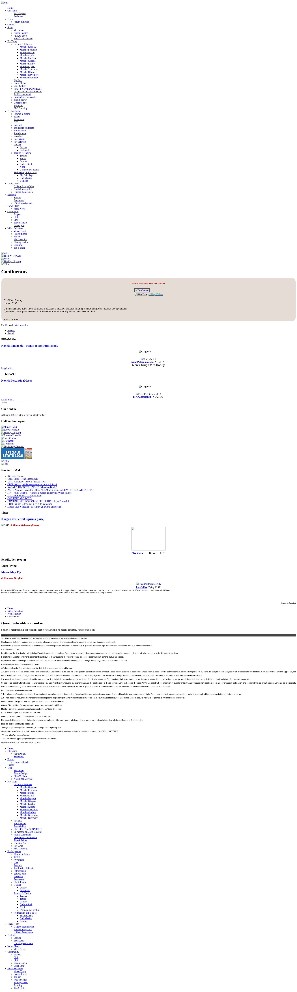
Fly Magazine (14, 111)
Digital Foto (13, 183)
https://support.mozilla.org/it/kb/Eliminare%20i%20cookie (37, 709)
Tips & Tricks (20, 100)
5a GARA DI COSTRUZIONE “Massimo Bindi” (32, 487)
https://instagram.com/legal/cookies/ (26, 742)
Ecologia (11, 194)
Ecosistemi (19, 200)
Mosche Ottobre (28, 72)
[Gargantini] (7, 441)
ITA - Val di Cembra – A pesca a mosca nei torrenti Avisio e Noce (39, 492)
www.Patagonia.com (142, 362)
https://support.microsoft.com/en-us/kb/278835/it (44, 701)
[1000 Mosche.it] (10, 429)
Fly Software (20, 141)
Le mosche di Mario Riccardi (28, 91)
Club (16, 217)
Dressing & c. (20, 102)
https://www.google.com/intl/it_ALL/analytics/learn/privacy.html (35, 728)
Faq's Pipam (20, 13)
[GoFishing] (7, 443)
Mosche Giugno (28, 61)
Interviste (18, 136)
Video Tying (20, 231)
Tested (17, 116)
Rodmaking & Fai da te (25, 172)
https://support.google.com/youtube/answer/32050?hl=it (33, 739)
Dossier (17, 144)
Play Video (137, 553)
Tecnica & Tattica (22, 153)
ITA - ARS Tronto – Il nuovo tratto (24, 495)
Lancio (23, 161)
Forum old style (21, 21)
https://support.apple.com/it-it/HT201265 (23, 713)
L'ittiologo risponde (23, 203)
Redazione (19, 16)
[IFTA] (5, 264)
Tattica (23, 158)
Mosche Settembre (29, 69)
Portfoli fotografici (23, 189)
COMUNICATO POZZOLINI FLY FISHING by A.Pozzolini (38, 501)
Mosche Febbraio (28, 49)
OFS (16, 122)
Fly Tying (12, 41)
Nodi (22, 167)
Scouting (18, 245)
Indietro (11, 330)
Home (10, 8)
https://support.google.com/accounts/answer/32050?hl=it (38, 705)
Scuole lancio (20, 222)
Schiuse (17, 197)
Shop (10, 27)
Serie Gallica (20, 86)
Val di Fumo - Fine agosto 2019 (22, 478)
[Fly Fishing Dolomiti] (12, 446)
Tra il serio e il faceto (24, 127)
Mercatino (19, 30)
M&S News (19, 208)
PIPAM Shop (20, 35)
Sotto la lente (20, 133)
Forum (10, 19)
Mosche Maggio (28, 58)
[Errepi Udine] (8, 438)
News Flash (13, 206)
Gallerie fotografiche (24, 186)
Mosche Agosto (27, 66)
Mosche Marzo (27, 52)
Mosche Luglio (27, 63)
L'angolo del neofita (29, 169)
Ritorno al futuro (22, 114)
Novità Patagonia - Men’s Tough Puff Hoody (29, 345)
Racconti (18, 125)
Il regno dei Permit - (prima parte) (22, 519)
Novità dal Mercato (23, 38)
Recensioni (19, 139)
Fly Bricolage (26, 175)
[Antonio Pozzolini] (11, 435)
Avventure (19, 119)
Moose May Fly (11, 572)
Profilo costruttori (22, 94)
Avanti (10, 333)
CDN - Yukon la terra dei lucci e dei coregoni (29, 504)
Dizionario (25, 150)
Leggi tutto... (7, 368)
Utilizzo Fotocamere (23, 192)
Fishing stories (21, 242)
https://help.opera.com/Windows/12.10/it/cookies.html (29, 716)
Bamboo (24, 180)
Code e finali (26, 164)
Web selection (20, 239)
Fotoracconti (20, 130)
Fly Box (18, 80)
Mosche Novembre (29, 74)
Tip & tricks (19, 247)
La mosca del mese (23, 44)
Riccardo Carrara (15, 476)
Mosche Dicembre (29, 77)
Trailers (17, 236)
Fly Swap (18, 105)
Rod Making (26, 178)
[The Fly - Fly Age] (11, 255)
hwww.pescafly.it (142, 396)
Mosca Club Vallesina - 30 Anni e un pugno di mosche (34, 506)
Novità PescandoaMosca (16, 380)
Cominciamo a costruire (25, 97)
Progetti (17, 214)
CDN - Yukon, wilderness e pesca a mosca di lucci (32, 484)
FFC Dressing (20, 108)
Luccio (23, 147)
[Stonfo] (5, 258)
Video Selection (15, 228)
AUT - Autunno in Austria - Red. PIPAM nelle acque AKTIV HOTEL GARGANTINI (50, 490)
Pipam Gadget (21, 33)
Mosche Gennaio (28, 47)
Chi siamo (12, 10)
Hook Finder (20, 83)
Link (16, 220)
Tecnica (23, 155)
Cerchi (10, 24)
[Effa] (4, 464)
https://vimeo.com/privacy (19, 735)
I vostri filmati (20, 233)
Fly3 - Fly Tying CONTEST (28, 88)
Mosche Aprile (27, 55)
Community (13, 211)
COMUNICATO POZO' (19, 498)
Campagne (19, 225)
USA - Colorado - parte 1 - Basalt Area (26, 481)
